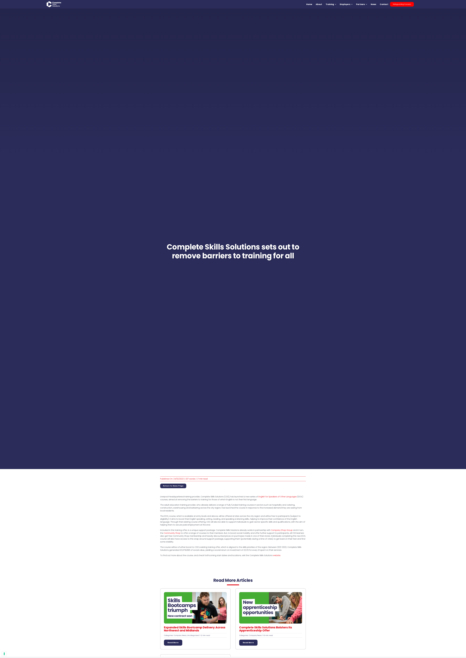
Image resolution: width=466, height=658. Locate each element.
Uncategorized (193, 635)
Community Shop (172, 533)
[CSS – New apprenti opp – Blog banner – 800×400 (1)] (270, 593)
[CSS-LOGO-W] (54, 2)
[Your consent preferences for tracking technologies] (4, 653)
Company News (180, 635)
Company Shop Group (281, 530)
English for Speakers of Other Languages (277, 496)
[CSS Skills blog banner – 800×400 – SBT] (195, 593)
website (276, 555)
